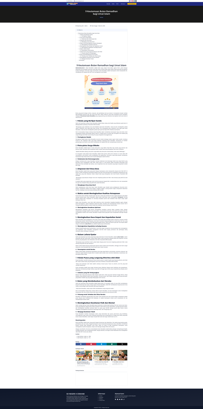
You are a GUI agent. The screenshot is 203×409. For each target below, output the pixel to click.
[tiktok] (136, 1)
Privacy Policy (102, 400)
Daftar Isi (80, 30)
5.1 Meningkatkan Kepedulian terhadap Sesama (91, 47)
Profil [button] (117, 3)
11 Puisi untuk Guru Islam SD (101, 361)
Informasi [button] (123, 3)
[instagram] (131, 1)
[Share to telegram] (101, 344)
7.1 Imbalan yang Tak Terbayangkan (88, 53)
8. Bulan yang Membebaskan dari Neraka (88, 54)
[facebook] (129, 1)
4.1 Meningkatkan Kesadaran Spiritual (88, 44)
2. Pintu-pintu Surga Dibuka (85, 37)
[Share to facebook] (81, 344)
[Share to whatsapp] (112, 344)
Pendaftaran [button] (132, 3)
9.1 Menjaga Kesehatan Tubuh (87, 58)
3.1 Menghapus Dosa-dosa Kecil (87, 41)
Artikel (113, 3)
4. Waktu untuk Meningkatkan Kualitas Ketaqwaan (90, 43)
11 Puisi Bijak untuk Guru (118, 361)
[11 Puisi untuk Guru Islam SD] (101, 355)
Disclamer (101, 397)
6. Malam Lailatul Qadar (84, 48)
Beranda (108, 3)
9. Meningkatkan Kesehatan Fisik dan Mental (89, 57)
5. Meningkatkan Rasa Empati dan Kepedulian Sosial (91, 46)
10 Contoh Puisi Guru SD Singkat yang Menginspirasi (83, 362)
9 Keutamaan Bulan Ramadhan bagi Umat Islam (89, 33)
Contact (100, 395)
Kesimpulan (81, 60)
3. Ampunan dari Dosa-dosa (85, 40)
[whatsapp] (134, 1)
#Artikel (101, 17)
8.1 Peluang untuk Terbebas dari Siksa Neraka (90, 56)
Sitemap (101, 398)
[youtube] (132, 1)
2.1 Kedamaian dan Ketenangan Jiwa (88, 39)
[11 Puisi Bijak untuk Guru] (119, 355)
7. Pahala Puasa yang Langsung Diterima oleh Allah (90, 51)
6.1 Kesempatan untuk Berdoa (87, 50)
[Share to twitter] (122, 344)
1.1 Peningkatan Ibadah (85, 36)
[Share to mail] (91, 344)
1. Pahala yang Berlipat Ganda (86, 34)
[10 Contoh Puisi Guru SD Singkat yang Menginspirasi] (84, 355)
